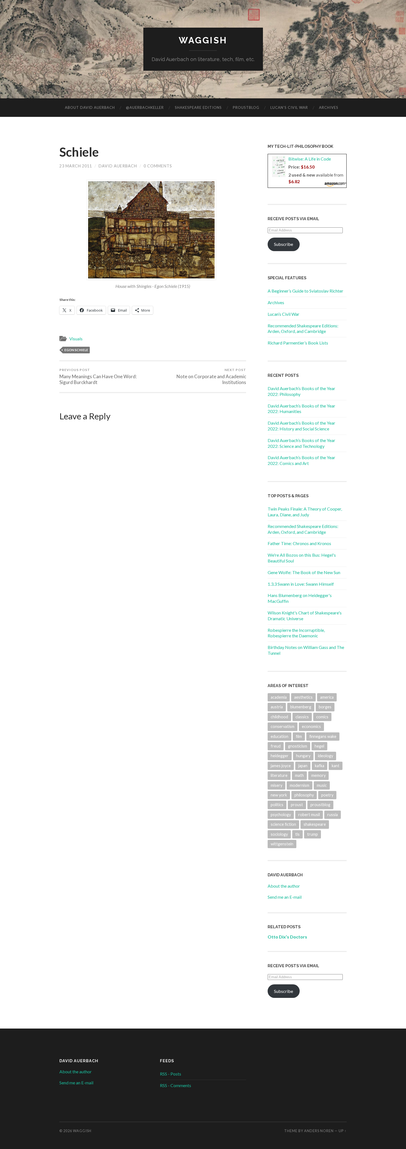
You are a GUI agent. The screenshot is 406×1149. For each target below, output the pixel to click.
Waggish (203, 40)
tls (297, 834)
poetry (327, 795)
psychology (281, 814)
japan (302, 765)
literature (279, 775)
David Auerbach (118, 166)
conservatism (282, 726)
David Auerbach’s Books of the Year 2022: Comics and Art (301, 460)
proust (297, 804)
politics (277, 804)
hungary (303, 755)
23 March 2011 (75, 166)
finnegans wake (322, 736)
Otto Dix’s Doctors (287, 936)
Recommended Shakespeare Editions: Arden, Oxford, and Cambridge (303, 328)
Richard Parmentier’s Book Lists (298, 342)
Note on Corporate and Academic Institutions (211, 376)
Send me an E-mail (285, 897)
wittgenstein (282, 844)
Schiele (79, 151)
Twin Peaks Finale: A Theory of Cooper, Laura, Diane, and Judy (305, 511)
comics (322, 716)
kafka (319, 765)
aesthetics (303, 697)
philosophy (304, 795)
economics (311, 726)
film (299, 736)
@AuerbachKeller (145, 107)
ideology (325, 755)
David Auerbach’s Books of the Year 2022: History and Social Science (301, 425)
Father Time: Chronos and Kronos (299, 543)
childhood (279, 716)
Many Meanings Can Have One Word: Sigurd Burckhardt (98, 376)
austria (277, 706)
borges (325, 706)
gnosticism (297, 746)
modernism (299, 785)
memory (318, 775)
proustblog (320, 804)
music (322, 785)
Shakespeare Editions (198, 107)
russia (332, 814)
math (299, 775)
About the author (284, 885)
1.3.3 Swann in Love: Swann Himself (301, 584)
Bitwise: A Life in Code (309, 158)
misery (276, 785)
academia (279, 697)
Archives (328, 107)
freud (276, 746)
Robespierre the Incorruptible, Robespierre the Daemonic (296, 632)
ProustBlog (246, 107)
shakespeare (315, 824)
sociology (279, 834)
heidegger (280, 755)
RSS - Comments (175, 1085)
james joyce (281, 765)
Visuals (76, 338)
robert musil (309, 814)
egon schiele (76, 350)
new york (279, 795)
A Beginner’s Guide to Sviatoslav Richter (305, 290)
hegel (319, 746)
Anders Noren (319, 1131)
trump (312, 834)
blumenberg (300, 706)
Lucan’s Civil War (289, 107)
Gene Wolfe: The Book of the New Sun (304, 572)
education (279, 736)
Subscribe (283, 244)
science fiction (283, 824)
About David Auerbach (90, 107)
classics (302, 716)
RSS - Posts (170, 1073)
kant (335, 765)
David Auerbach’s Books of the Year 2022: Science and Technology (301, 443)
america (327, 697)
